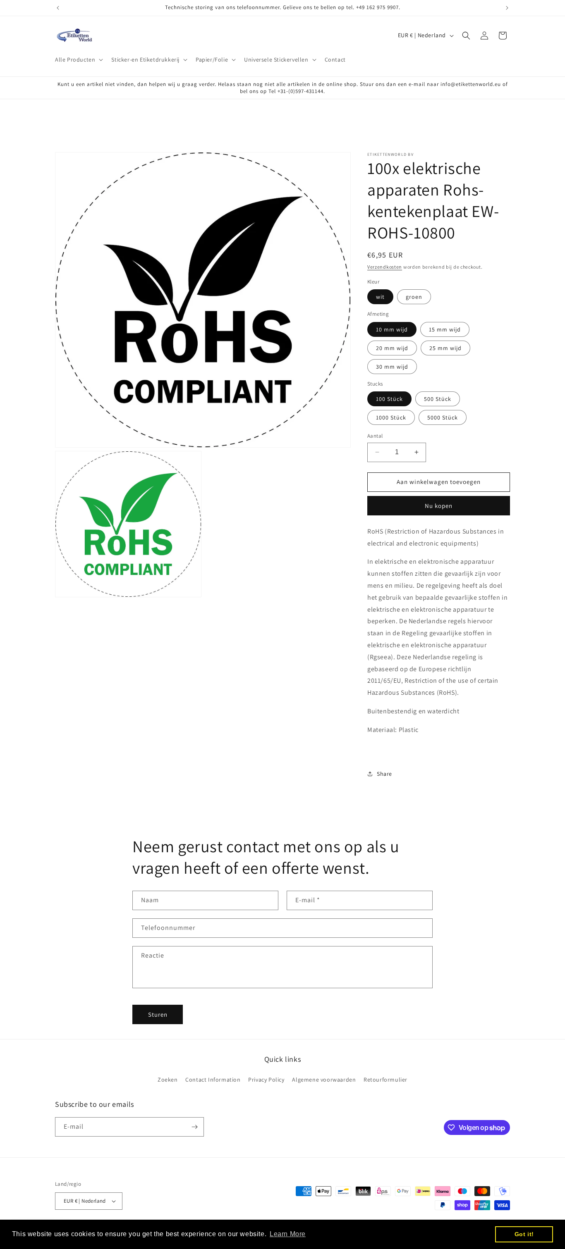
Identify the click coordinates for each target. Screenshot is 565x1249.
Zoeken (168, 1079)
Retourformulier (385, 1079)
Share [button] (384, 773)
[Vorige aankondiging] (58, 8)
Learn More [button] (288, 1233)
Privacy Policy (266, 1079)
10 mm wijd (392, 329)
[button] (78, 59)
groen (414, 296)
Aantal (375, 435)
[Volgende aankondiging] (507, 8)
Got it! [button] (524, 1234)
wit (380, 296)
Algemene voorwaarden (324, 1079)
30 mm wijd (392, 366)
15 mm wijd (445, 329)
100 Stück (389, 399)
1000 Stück (391, 417)
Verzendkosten (384, 267)
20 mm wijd (392, 348)
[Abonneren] (194, 1127)
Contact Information (212, 1079)
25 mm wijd (445, 348)
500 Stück (437, 399)
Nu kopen (438, 506)
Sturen (158, 1014)
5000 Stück (442, 417)
